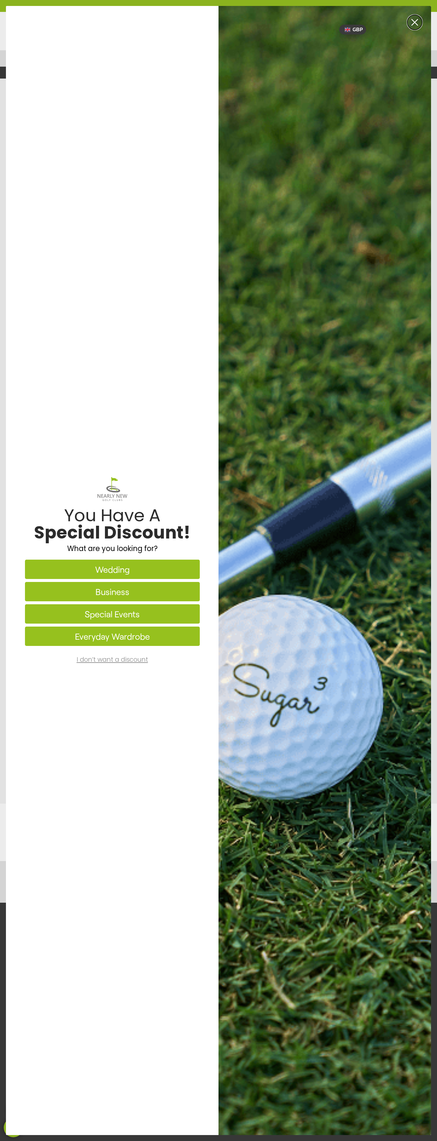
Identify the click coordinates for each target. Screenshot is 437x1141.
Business (112, 591)
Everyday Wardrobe (112, 636)
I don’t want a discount (112, 659)
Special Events (112, 614)
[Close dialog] (414, 22)
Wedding (112, 569)
